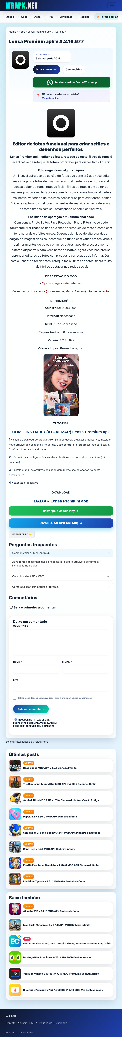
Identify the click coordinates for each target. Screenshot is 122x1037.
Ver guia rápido (50, 98)
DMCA (33, 1023)
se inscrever (28, 726)
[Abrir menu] (111, 5)
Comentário (20, 626)
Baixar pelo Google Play (59, 511)
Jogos (10, 16)
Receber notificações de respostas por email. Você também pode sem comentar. (35, 722)
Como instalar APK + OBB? (28, 576)
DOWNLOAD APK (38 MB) (59, 523)
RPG (50, 16)
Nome (17, 662)
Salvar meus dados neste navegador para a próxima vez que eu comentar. (54, 698)
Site (15, 680)
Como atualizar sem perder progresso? (35, 586)
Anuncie (22, 1023)
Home (12, 31)
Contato (11, 1023)
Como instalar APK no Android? (31, 553)
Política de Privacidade (53, 1023)
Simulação (66, 16)
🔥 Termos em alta (108, 16)
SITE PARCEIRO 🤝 (22, 534)
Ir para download (46, 69)
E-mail (67, 662)
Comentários (74, 69)
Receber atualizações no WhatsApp (75, 82)
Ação (37, 16)
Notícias (84, 16)
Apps (24, 16)
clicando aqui (38, 449)
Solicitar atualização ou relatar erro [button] (27, 741)
